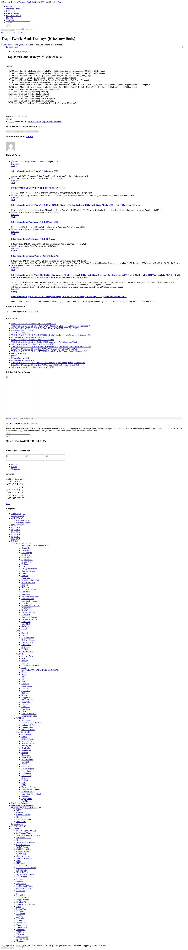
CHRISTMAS (17, 518)
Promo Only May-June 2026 (22, 360)
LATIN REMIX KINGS (31, 723)
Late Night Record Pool (31, 794)
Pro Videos (20, 895)
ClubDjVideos (22, 847)
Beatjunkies (26, 750)
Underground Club (29, 716)
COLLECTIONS (23, 543)
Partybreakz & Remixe (30, 605)
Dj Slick (24, 649)
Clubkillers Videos (23, 849)
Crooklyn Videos (23, 856)
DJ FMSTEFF (27, 642)
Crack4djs (25, 555)
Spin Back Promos (29, 617)
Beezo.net (25, 755)
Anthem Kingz (27, 739)
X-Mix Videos (22, 939)
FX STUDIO (21, 870)
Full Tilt (24, 576)
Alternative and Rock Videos (28, 835)
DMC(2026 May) (18, 353)
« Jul (8, 504)
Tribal (23, 711)
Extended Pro (21, 865)
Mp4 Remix (21, 884)
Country (24, 663)
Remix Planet (26, 610)
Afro (23, 658)
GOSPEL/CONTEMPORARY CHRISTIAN (40, 670)
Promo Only (26, 608)
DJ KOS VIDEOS (24, 858)
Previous (9, 47)
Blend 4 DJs (26, 757)
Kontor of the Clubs (29, 589)
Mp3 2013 (15, 527)
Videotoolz (20, 930)
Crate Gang (26, 773)
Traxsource (25, 622)
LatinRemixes (27, 727)
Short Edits (25, 702)
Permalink (15, 164)
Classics (19, 812)
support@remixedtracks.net (12, 32)
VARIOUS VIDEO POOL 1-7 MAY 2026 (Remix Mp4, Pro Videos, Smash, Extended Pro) (48, 363)
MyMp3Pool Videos (24, 886)
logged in (20, 311)
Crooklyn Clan (27, 557)
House (24, 672)
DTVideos (20, 863)
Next (16, 47)
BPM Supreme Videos (25, 842)
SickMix (24, 801)
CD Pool (25, 762)
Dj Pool (24, 780)
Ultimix (19, 916)
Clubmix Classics (23, 815)
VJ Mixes (20, 932)
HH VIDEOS (22, 872)
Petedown (25, 688)
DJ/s (18, 631)
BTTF (18, 810)
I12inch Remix (27, 792)
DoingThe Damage (29, 569)
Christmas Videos (23, 523)
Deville (24, 635)
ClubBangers (26, 553)
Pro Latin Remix (28, 730)
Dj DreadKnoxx (28, 640)
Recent (14, 466)
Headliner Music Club (30, 580)
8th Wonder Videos (24, 833)
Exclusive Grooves (29, 787)
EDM (23, 667)
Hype (23, 674)
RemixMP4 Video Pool (25, 904)
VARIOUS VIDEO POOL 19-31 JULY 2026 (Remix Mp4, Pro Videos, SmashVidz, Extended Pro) (51, 326)
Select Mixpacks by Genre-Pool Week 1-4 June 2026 (32, 344)
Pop (18, 893)
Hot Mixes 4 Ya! (28, 582)
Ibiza (23, 677)
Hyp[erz (24, 585)
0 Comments (56, 121)
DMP (23, 782)
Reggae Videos (22, 900)
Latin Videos (21, 877)
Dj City (24, 778)
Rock (18, 907)
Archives (9, 479)
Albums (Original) (18, 513)
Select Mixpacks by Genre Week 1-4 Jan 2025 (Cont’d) (35, 256)
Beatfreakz (25, 748)
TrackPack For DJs (29, 619)
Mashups (25, 684)
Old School (21, 817)
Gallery (14, 166)
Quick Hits (25, 690)
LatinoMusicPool (28, 725)
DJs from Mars (27, 651)
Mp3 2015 (15, 532)
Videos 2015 (21, 925)
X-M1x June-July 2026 (20, 333)
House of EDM (44, 945)
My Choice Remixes (19, 803)
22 (20, 495)
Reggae (24, 695)
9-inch (24, 736)
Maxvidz (20, 881)
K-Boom (25, 587)
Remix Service (17, 824)
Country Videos (22, 851)
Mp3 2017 (15, 536)
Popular (14, 464)
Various (19, 920)
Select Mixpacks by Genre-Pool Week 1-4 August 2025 (34, 171)
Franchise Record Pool (30, 789)
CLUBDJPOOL (23, 844)
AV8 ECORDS (27, 743)
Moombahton (26, 686)
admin (11, 121)
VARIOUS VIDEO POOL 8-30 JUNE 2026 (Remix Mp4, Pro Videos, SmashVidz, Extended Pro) (51, 346)
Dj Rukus (25, 647)
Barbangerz (26, 746)
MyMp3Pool (26, 799)
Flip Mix (25, 573)
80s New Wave (27, 656)
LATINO (20, 718)
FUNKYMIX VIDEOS (26, 867)
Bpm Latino (26, 720)
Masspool (25, 796)
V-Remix (20, 918)
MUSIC (14, 541)
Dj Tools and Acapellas (30, 665)
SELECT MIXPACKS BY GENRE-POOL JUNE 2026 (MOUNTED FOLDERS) (45, 349)
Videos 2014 (21, 923)
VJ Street (20, 934)
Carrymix (25, 550)
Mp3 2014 (46, 121)
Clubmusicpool (27, 769)
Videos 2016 (21, 927)
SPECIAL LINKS (18, 826)
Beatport (24, 753)
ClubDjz (24, 764)
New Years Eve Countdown (22, 805)
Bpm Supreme (27, 759)
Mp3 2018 (15, 539)
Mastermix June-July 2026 (22, 330)
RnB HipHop (26, 700)
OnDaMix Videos (23, 888)
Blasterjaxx (26, 633)
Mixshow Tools (35, 121)
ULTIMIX (25, 624)
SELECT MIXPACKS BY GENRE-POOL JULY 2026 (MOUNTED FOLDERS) (45, 328)
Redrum (24, 693)
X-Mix (24, 628)
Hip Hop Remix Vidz (25, 874)
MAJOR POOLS (23, 732)
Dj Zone (24, 564)
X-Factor (25, 626)
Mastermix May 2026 (20, 358)
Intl (22, 679)
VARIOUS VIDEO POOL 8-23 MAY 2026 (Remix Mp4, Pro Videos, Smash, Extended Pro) (49, 351)
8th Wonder (26, 734)
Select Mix (25, 615)
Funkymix (25, 578)
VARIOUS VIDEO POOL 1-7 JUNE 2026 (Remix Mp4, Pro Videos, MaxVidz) (44, 342)
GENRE (19, 654)
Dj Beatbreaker (27, 638)
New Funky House (29, 601)
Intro (23, 681)
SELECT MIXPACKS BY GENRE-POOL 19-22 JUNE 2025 (38, 188)
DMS (23, 785)
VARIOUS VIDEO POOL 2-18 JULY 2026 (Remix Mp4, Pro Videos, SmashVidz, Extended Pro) (51, 335)
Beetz (18, 840)
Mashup (19, 879)
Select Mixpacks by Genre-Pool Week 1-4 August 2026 (33, 323)
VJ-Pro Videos (22, 936)
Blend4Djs (25, 548)
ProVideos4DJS (22, 897)
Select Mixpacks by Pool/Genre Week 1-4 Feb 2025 (33, 239)
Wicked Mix (21, 822)
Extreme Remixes (28, 571)
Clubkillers (25, 766)
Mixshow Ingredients (30, 596)
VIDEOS (15, 828)
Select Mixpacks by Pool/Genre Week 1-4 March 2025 (34, 222)
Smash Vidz (21, 909)
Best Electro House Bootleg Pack (34, 546)
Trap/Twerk (26, 709)
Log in (14, 418)
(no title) (14, 356)
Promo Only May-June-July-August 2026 (28, 337)
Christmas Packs (23, 520)
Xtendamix (20, 941)
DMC (23, 566)
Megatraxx (25, 594)
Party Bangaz (26, 603)
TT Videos (20, 913)
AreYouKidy (26, 741)
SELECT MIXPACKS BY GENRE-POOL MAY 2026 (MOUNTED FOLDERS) (45, 365)
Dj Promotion (26, 559)
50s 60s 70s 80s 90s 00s (26, 831)
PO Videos (20, 890)
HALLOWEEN (17, 525)
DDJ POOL (26, 776)
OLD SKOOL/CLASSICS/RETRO (26, 808)
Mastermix (25, 592)
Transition (25, 707)
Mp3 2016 (15, 534)
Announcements (17, 516)
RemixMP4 (21, 902)
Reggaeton (25, 697)
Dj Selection (26, 562)
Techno (24, 704)
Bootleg (24, 661)
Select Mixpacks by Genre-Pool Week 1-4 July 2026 (32, 340)
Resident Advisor (28, 612)
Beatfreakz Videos (23, 838)
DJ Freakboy (26, 645)
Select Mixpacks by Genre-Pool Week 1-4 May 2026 (32, 367)
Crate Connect (27, 771)
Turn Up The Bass (28, 713)
